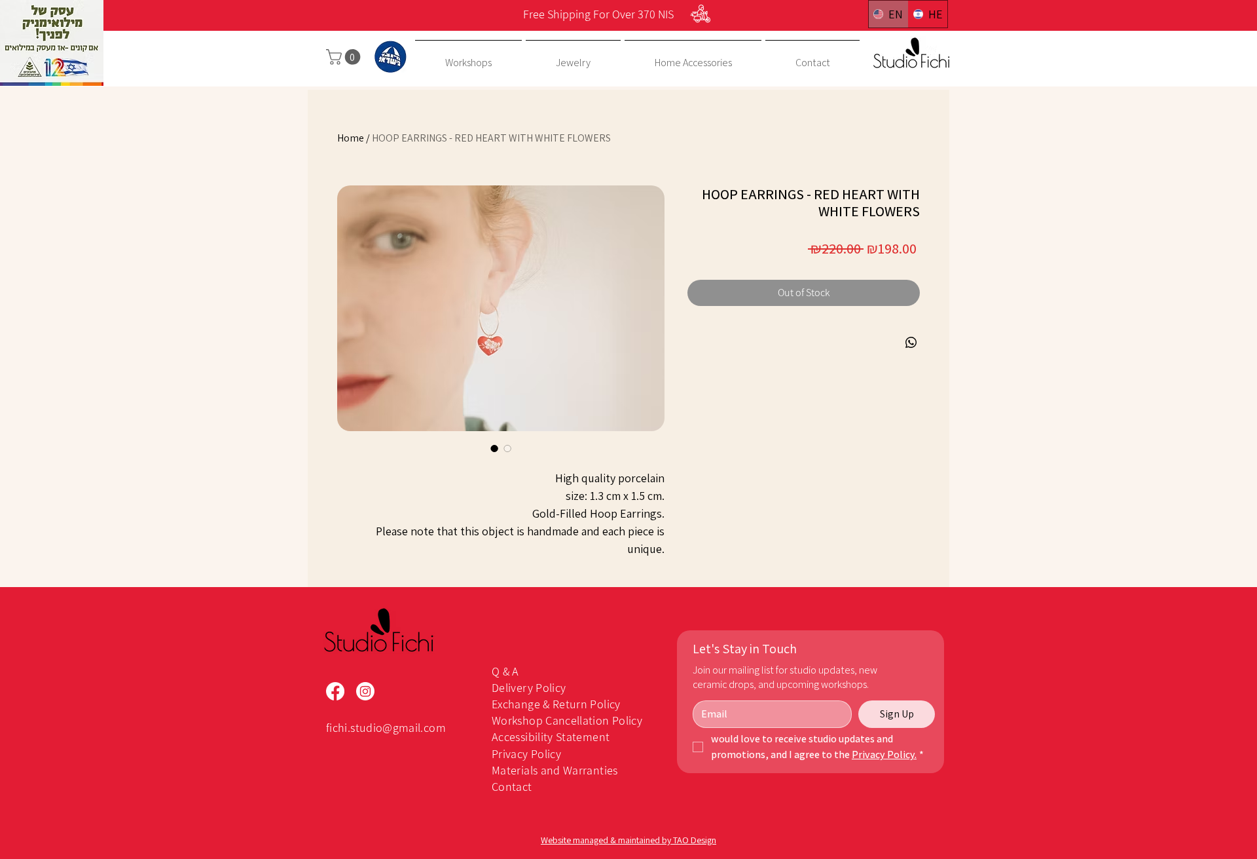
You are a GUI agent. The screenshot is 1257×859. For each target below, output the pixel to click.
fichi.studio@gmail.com (386, 727)
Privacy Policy (526, 753)
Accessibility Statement (551, 736)
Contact (512, 786)
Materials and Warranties (555, 770)
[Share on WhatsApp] (911, 343)
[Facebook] (335, 691)
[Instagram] (365, 691)
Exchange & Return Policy (556, 704)
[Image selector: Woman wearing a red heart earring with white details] (494, 448)
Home (350, 138)
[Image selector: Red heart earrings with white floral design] (507, 448)
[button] (345, 57)
